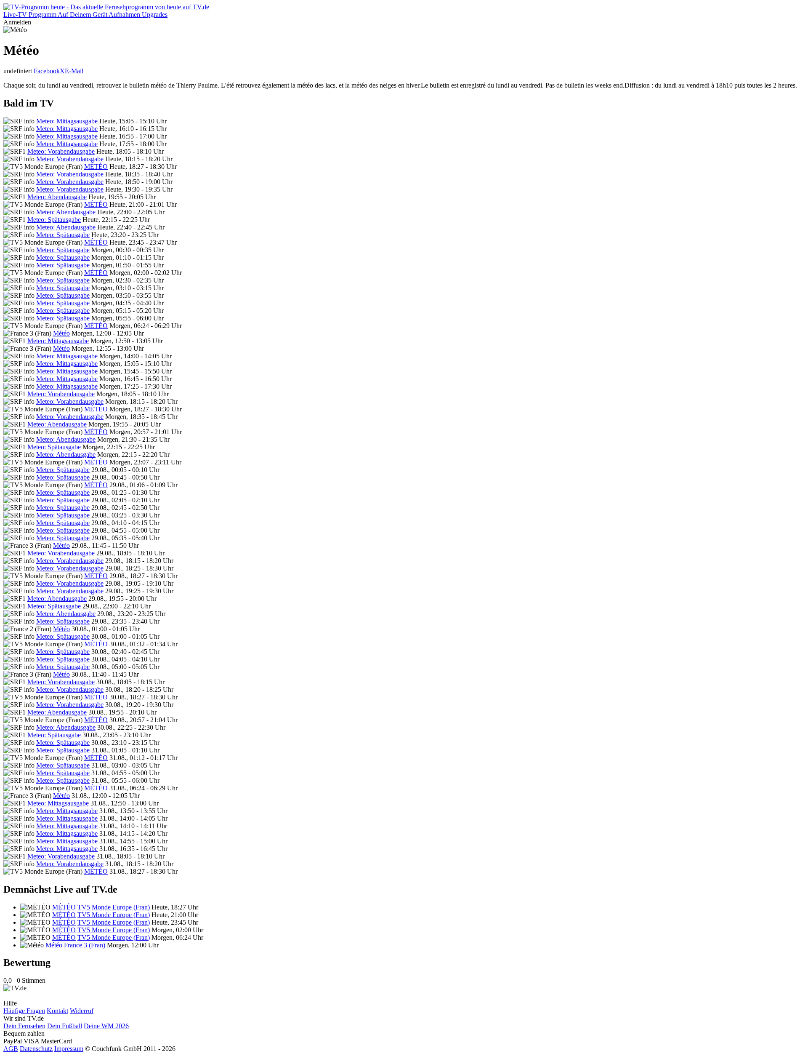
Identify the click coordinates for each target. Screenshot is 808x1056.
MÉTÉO (96, 166)
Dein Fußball (64, 1025)
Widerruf (81, 1010)
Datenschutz (36, 1048)
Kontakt (57, 1010)
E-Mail (74, 71)
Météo (61, 333)
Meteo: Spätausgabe (54, 219)
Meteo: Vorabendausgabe (61, 151)
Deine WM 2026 (106, 1025)
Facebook (47, 71)
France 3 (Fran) (84, 945)
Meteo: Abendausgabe (57, 196)
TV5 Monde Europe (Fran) (113, 907)
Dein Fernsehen (24, 1025)
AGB (10, 1048)
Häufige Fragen (24, 1010)
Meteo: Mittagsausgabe (67, 121)
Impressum (68, 1048)
